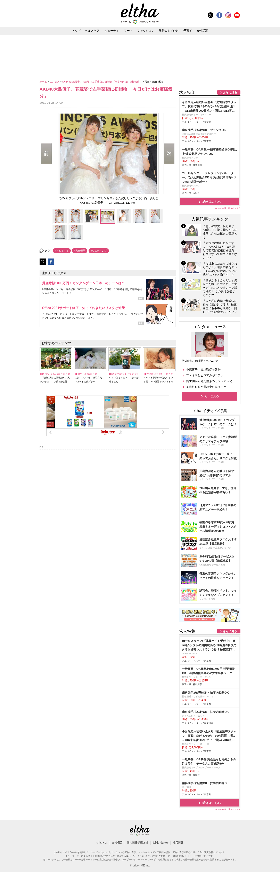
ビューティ (112, 30)
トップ (76, 30)
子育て (187, 30)
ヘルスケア (92, 30)
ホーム (44, 81)
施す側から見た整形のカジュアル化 (209, 381)
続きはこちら (212, 201)
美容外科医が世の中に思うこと (206, 386)
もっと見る (212, 396)
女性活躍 (202, 30)
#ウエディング (99, 250)
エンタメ (55, 81)
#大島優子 (79, 250)
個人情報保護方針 (137, 842)
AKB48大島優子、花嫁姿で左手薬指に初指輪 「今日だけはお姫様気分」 (102, 81)
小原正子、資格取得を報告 (203, 369)
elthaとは (102, 842)
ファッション (145, 30)
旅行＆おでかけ (169, 30)
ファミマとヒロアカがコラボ (204, 375)
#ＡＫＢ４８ (62, 250)
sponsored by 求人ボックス (227, 208)
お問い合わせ (160, 842)
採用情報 (178, 842)
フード (128, 30)
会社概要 (117, 842)
